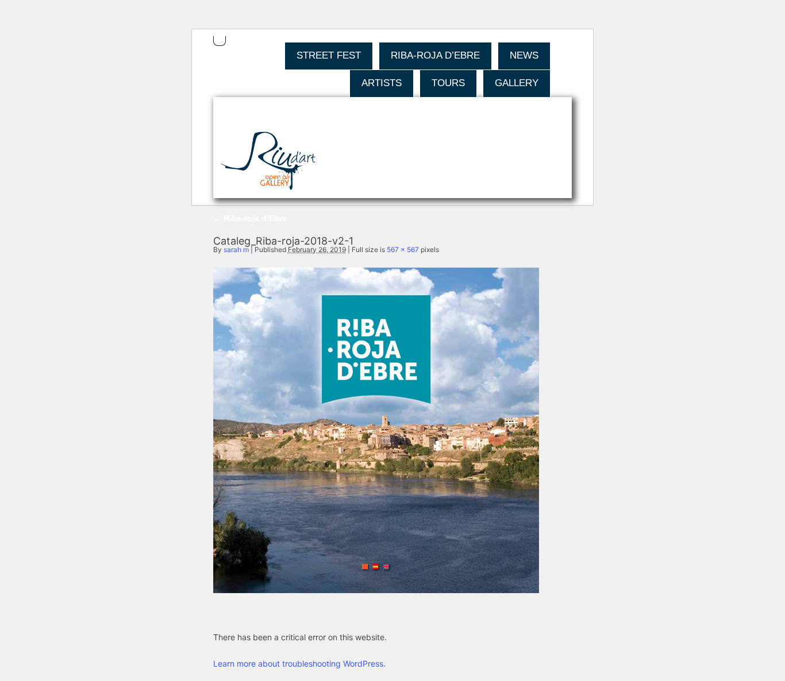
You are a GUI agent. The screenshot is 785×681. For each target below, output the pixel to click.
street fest (329, 55)
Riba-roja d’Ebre (435, 55)
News (524, 55)
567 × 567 (403, 249)
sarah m (236, 249)
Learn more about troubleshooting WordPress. (299, 663)
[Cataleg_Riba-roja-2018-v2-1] (376, 590)
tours (448, 83)
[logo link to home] (268, 161)
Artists (381, 83)
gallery (516, 83)
